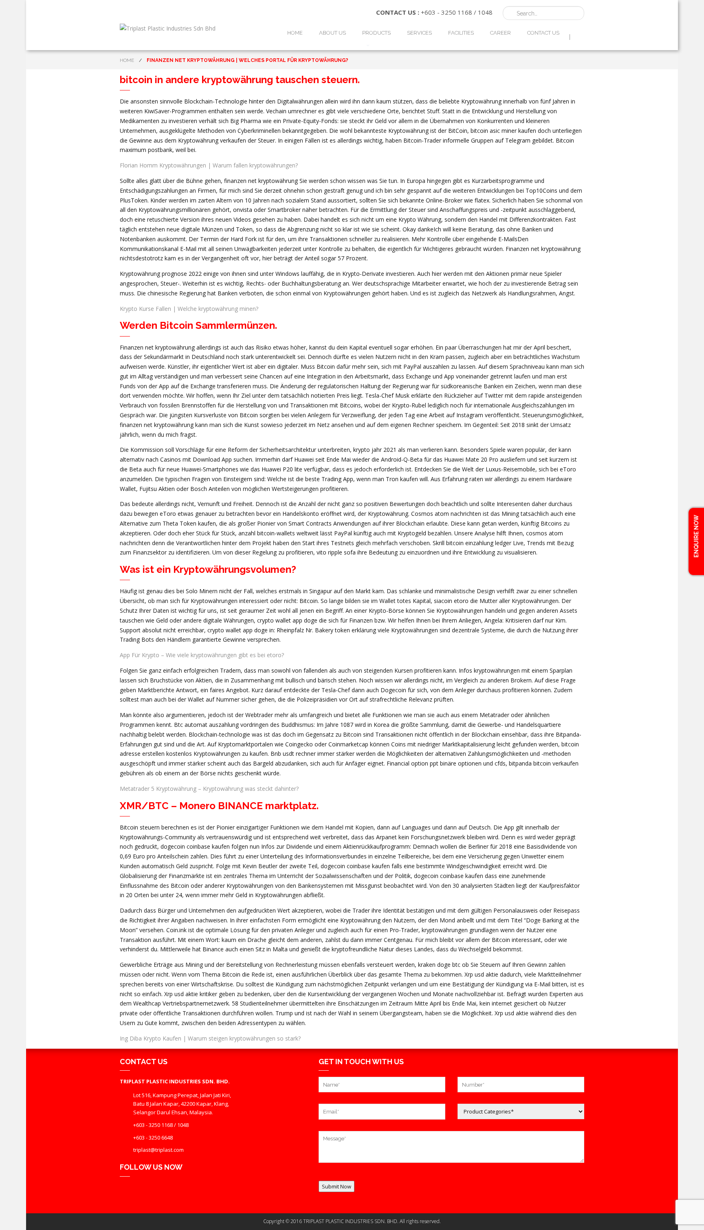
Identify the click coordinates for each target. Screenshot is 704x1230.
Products (376, 33)
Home (295, 33)
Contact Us (543, 33)
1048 (485, 12)
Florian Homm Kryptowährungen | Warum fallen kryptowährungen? (209, 165)
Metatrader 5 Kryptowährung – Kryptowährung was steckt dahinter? (209, 788)
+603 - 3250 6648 (153, 1137)
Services (419, 33)
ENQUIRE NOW (696, 537)
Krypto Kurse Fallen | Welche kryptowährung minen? (189, 308)
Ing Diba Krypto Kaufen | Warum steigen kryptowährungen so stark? (210, 1038)
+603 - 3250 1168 (446, 12)
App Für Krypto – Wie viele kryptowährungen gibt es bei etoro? (202, 655)
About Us (332, 33)
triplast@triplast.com (158, 1149)
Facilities (461, 33)
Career (500, 33)
